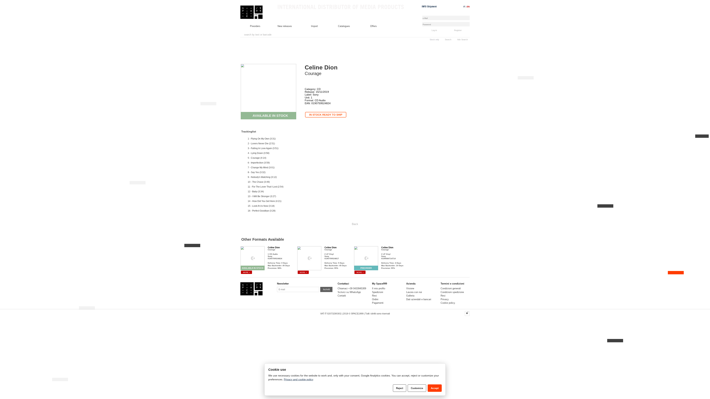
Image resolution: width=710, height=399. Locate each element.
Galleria (410, 295)
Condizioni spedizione (452, 292)
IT (464, 7)
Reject (399, 388)
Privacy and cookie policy (298, 379)
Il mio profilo (378, 288)
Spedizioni (377, 292)
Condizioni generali (451, 288)
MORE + (246, 272)
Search (448, 39)
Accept (435, 388)
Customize (417, 388)
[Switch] (467, 313)
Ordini (375, 299)
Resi (374, 295)
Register (458, 30)
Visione (410, 288)
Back (355, 224)
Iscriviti (326, 289)
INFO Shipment (429, 7)
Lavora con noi (414, 292)
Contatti (342, 295)
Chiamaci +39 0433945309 (352, 288)
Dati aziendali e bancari (418, 299)
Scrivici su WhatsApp (349, 292)
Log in (434, 30)
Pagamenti (377, 302)
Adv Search (462, 39)
